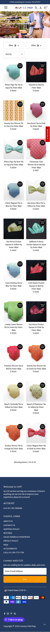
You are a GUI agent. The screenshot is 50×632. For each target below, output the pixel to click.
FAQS (5, 545)
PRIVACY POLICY (10, 541)
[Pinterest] (11, 614)
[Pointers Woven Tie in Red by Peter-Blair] (13, 353)
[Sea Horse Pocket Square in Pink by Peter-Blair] (36, 311)
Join (25, 579)
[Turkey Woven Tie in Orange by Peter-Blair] (13, 433)
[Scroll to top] (44, 624)
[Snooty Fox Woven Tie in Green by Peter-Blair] (36, 353)
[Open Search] (36, 8)
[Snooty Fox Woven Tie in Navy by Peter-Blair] (13, 110)
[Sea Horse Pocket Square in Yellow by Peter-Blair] (13, 229)
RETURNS (7, 533)
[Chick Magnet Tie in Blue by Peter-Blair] (13, 190)
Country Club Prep (28, 626)
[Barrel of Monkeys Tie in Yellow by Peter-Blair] (36, 391)
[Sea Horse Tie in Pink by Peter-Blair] (36, 110)
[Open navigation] (5, 7)
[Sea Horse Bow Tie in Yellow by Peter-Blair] (36, 190)
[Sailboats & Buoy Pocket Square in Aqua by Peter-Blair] (36, 229)
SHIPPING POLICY (11, 529)
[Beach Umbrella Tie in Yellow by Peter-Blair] (13, 391)
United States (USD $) (16, 590)
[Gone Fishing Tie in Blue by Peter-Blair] (13, 270)
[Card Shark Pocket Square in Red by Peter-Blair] (36, 270)
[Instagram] (7, 614)
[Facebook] (4, 614)
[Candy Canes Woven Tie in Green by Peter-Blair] (13, 311)
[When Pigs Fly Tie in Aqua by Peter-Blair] (13, 72)
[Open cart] (45, 8)
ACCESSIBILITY (10, 549)
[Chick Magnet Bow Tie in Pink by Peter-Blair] (36, 433)
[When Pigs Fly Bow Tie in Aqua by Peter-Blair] (13, 149)
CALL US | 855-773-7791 (13, 552)
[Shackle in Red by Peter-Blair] (36, 72)
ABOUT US (8, 521)
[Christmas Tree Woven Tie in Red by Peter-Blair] (36, 149)
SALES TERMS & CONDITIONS (16, 537)
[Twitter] (15, 614)
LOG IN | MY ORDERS (12, 508)
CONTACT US (9, 525)
